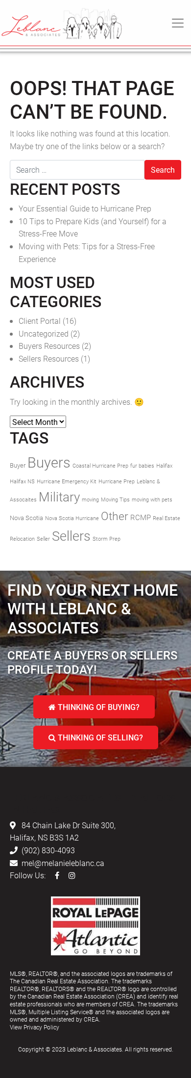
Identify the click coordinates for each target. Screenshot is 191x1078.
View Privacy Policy (34, 1027)
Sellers (71, 535)
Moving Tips (115, 499)
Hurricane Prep (116, 481)
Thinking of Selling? (99, 737)
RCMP (140, 517)
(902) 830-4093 (48, 850)
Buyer (17, 465)
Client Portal (40, 321)
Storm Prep (106, 538)
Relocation (22, 538)
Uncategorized (44, 333)
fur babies (142, 465)
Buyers (49, 462)
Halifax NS (22, 481)
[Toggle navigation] (178, 23)
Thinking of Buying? (98, 707)
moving (90, 499)
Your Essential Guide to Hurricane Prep (85, 208)
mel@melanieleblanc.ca (63, 863)
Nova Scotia (26, 517)
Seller (43, 538)
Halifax (164, 465)
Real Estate (166, 518)
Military (59, 496)
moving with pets (152, 499)
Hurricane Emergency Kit (66, 481)
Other (114, 515)
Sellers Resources (49, 358)
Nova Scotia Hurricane (72, 518)
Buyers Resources (49, 346)
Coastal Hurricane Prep (100, 465)
